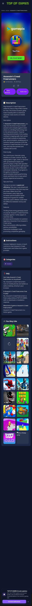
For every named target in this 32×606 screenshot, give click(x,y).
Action (7, 10)
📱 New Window (7, 92)
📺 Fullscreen (22, 92)
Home (3, 10)
